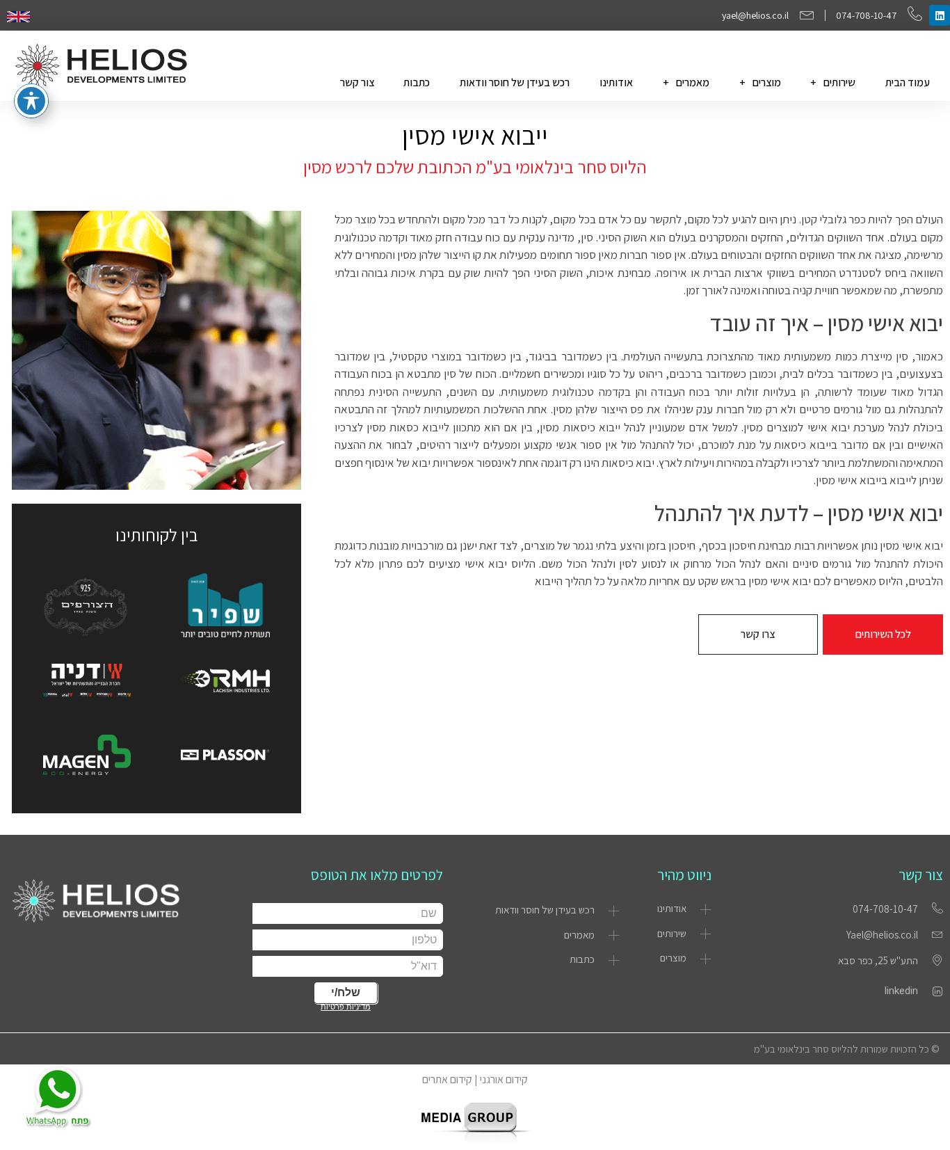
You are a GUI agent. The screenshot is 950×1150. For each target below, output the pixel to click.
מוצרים (766, 82)
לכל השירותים (883, 634)
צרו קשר (758, 634)
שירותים (839, 82)
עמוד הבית (907, 82)
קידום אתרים (447, 1079)
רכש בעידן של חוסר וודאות (515, 82)
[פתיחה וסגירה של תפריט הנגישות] (31, 101)
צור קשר (357, 82)
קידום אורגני (504, 1079)
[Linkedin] (939, 15)
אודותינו (616, 82)
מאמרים (692, 82)
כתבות (416, 82)
